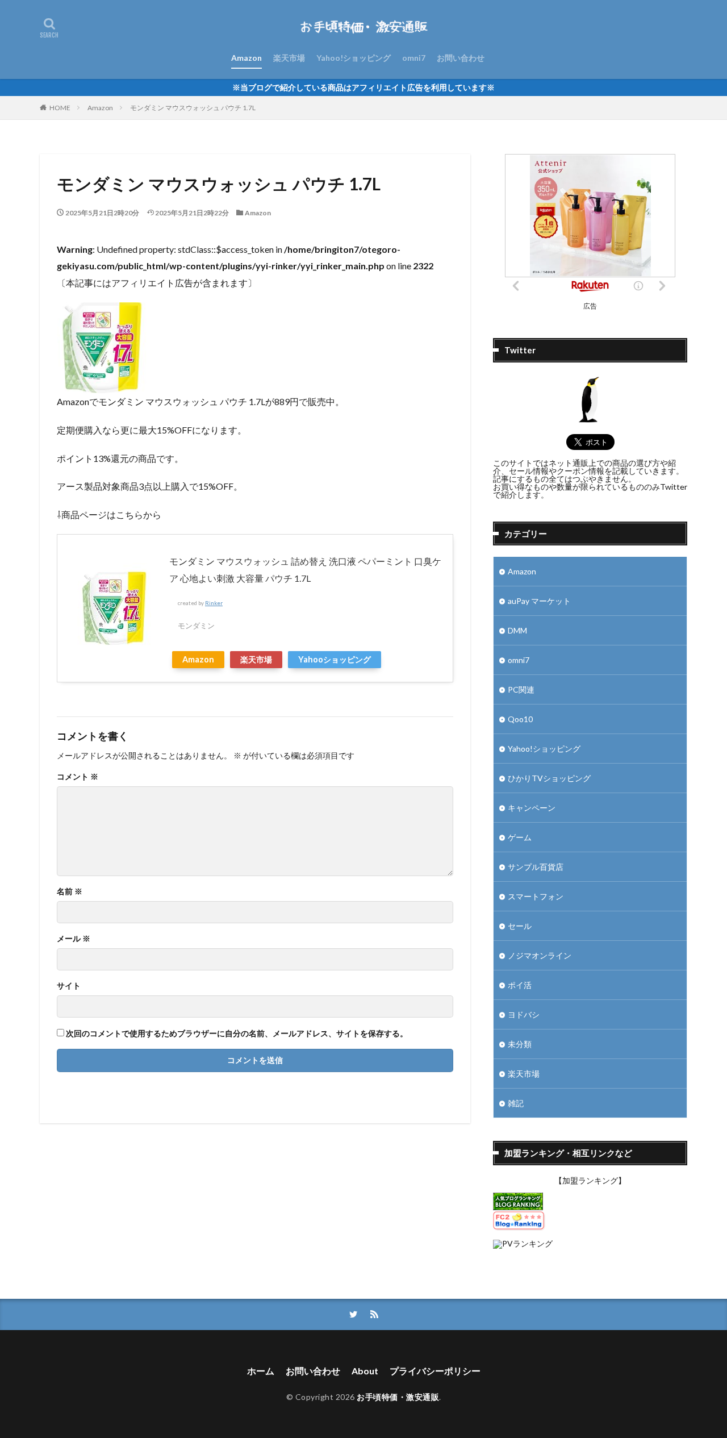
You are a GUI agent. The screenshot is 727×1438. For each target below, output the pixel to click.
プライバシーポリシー (435, 1370)
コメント (77, 777)
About (365, 1370)
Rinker (214, 603)
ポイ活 (520, 985)
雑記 (516, 1103)
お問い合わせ (460, 57)
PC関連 (521, 689)
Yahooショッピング (334, 659)
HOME (59, 107)
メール (73, 939)
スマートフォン (535, 896)
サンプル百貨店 (535, 867)
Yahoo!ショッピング (353, 57)
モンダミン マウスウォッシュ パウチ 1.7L (193, 107)
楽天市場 (289, 57)
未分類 (520, 1044)
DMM (517, 630)
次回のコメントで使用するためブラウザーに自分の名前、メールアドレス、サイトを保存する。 (237, 1033)
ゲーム (520, 837)
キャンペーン (531, 807)
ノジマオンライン (539, 955)
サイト (69, 986)
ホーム (260, 1370)
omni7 (413, 57)
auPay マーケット (539, 601)
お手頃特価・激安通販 (398, 1397)
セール (520, 926)
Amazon (246, 57)
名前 (69, 891)
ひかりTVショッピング (549, 778)
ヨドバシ (524, 1014)
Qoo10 (520, 719)
